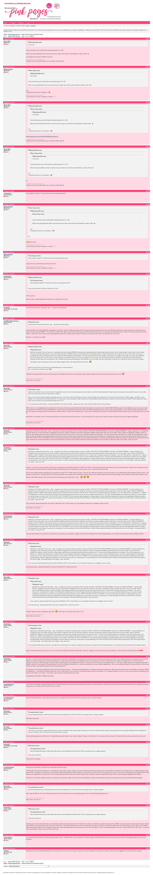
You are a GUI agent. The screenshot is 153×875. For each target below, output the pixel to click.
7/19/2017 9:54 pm (9, 204)
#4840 (147, 318)
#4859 (147, 835)
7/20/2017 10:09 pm (9, 621)
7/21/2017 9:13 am (9, 708)
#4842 (147, 386)
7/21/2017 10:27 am (9, 848)
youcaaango (7, 193)
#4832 (147, 67)
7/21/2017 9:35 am (9, 805)
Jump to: (6, 866)
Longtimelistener (9, 684)
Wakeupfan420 (8, 69)
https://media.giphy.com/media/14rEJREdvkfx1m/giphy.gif (42, 136)
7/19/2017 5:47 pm (9, 67)
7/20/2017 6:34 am (9, 305)
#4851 (147, 682)
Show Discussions (14, 34)
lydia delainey (8, 837)
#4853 (147, 708)
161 (12, 36)
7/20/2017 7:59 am (9, 318)
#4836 (147, 204)
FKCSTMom (7, 448)
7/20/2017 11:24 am (9, 513)
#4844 (147, 445)
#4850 (147, 656)
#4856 (147, 764)
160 (9, 36)
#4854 (147, 724)
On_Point (6, 727)
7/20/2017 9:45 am (9, 428)
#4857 (147, 783)
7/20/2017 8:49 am (9, 343)
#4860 (147, 848)
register (33, 25)
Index (5, 23)
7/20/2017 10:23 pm (9, 656)
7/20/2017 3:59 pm (9, 539)
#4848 (147, 574)
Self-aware (7, 711)
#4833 (147, 102)
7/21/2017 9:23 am (9, 742)
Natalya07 (7, 430)
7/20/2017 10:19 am (9, 445)
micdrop (6, 850)
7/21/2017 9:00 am (9, 695)
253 (23, 36)
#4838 (147, 273)
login (27, 25)
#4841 (147, 343)
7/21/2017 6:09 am (9, 682)
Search (13, 23)
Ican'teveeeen (8, 516)
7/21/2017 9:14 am (9, 724)
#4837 (147, 252)
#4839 (147, 305)
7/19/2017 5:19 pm (9, 38)
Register (21, 23)
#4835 (147, 191)
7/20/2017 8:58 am (9, 386)
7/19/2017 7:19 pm (9, 146)
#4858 (147, 805)
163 (16, 36)
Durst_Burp (7, 41)
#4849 (147, 621)
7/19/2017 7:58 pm (9, 191)
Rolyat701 (7, 307)
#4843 (147, 428)
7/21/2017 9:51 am (9, 835)
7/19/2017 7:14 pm (9, 102)
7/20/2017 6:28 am (9, 273)
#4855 (147, 742)
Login (27, 23)
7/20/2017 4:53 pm (9, 574)
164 (19, 36)
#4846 (147, 513)
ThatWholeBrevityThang (11, 321)
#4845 (147, 483)
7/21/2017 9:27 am (9, 783)
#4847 (147, 539)
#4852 (147, 695)
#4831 (147, 38)
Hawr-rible (7, 345)
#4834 (147, 146)
